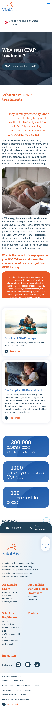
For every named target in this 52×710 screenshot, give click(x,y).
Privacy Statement (9, 695)
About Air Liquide (9, 592)
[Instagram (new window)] (37, 664)
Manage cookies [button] (13, 704)
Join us (5, 621)
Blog (4, 631)
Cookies (37, 686)
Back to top (45, 545)
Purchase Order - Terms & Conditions (16, 700)
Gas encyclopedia (9, 602)
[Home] (9, 7)
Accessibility (7, 690)
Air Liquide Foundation (7, 597)
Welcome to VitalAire (11, 627)
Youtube (33, 613)
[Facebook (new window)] (28, 664)
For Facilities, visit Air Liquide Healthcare (38, 589)
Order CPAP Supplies (23, 690)
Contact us (6, 681)
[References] (26, 520)
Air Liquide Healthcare (32, 598)
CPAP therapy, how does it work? (20, 66)
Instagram (9, 655)
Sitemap (23, 695)
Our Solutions (8, 624)
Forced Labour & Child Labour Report (16, 686)
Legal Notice (19, 681)
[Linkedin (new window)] (18, 664)
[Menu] (48, 3)
